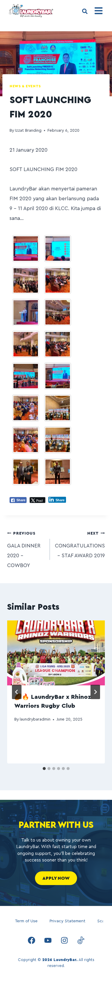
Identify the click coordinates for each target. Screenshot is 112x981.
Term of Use (26, 921)
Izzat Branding (28, 130)
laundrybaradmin (35, 719)
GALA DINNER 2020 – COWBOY (24, 549)
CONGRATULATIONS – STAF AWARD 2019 (80, 544)
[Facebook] (31, 940)
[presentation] (56, 652)
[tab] (44, 768)
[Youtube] (47, 940)
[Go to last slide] (17, 692)
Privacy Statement (67, 921)
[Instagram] (64, 940)
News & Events (25, 86)
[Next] (95, 692)
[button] (85, 11)
